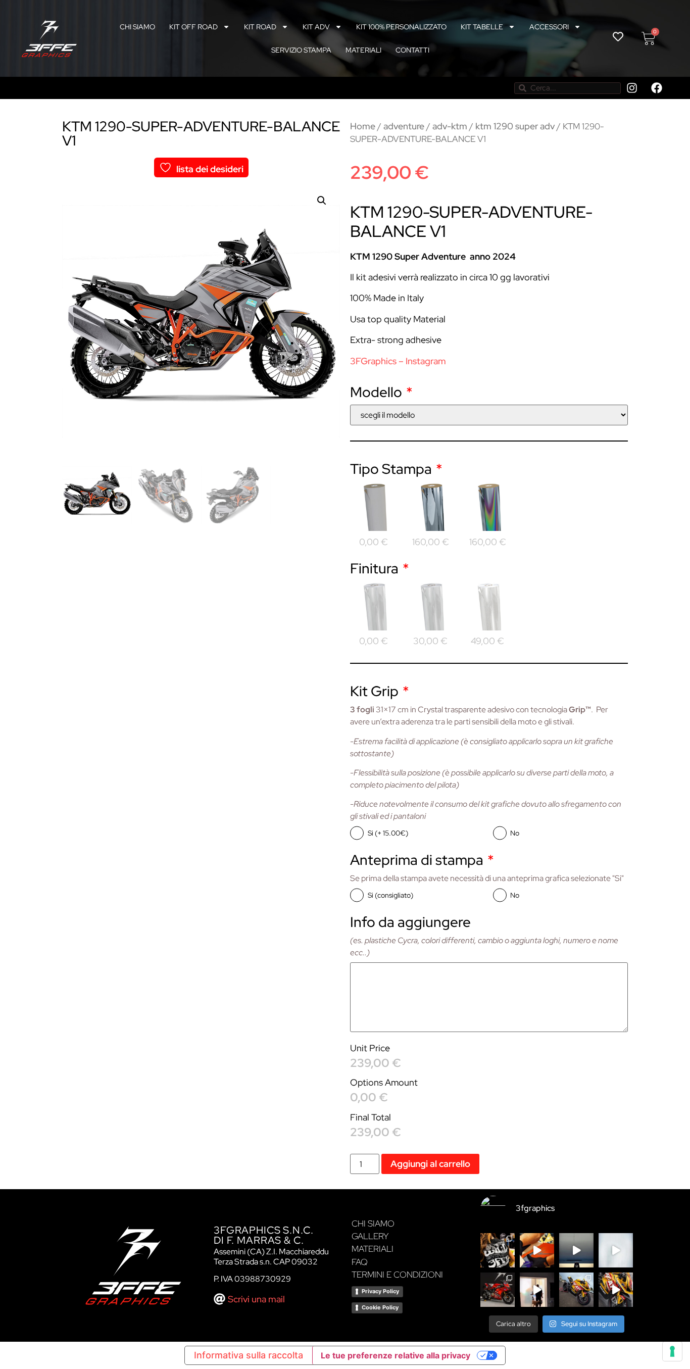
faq (360, 1261)
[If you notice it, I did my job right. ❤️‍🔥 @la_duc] (616, 1290)
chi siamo (137, 26)
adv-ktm (449, 126)
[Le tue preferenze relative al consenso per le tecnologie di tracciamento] (672, 1351)
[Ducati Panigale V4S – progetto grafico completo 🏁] (576, 1290)
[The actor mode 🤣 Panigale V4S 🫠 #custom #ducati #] (537, 1290)
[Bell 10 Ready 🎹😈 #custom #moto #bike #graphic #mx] (616, 1250)
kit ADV (316, 26)
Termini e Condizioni (397, 1274)
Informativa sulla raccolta (248, 1355)
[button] (322, 200)
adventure (403, 126)
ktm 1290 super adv (515, 126)
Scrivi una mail (256, 1299)
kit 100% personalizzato (401, 26)
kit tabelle (482, 26)
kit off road (193, 26)
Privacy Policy (380, 1291)
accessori (549, 26)
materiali (363, 50)
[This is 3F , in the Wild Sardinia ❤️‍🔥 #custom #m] (497, 1250)
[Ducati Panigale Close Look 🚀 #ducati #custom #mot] (497, 1290)
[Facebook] (657, 88)
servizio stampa (301, 50)
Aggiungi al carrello (430, 1163)
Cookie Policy (380, 1307)
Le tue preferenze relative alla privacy (395, 1355)
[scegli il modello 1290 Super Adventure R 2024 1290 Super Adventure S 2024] (489, 415)
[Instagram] (632, 88)
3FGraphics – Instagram (398, 361)
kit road (260, 26)
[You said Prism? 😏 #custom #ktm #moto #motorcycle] (537, 1250)
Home (362, 126)
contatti (412, 50)
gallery (370, 1236)
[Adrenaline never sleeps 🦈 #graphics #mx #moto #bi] (576, 1250)
